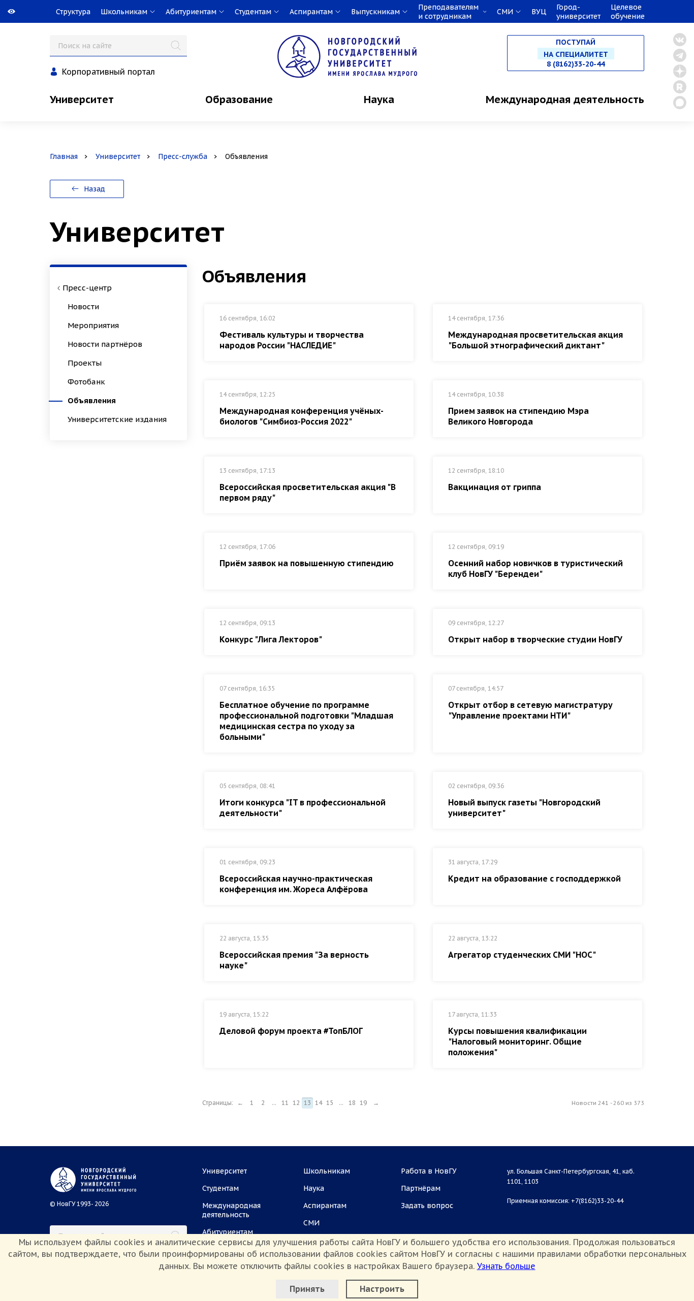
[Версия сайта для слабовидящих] (1, 11)
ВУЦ (538, 11)
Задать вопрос (427, 1205)
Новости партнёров (105, 344)
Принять (307, 1289)
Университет (82, 99)
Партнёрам (420, 1188)
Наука (379, 99)
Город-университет (578, 12)
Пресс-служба (182, 156)
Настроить (382, 1289)
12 (296, 1103)
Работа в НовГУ (429, 1171)
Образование (239, 99)
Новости (83, 306)
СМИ (311, 1222)
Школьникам (326, 1171)
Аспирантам (324, 1205)
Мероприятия (93, 325)
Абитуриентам (227, 1232)
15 (329, 1103)
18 (352, 1103)
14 (318, 1103)
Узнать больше (506, 1266)
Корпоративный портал (108, 72)
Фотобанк (86, 381)
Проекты (85, 363)
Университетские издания (117, 419)
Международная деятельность (565, 99)
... (274, 1103)
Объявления (92, 400)
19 (363, 1103)
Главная (64, 156)
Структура (73, 11)
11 (285, 1103)
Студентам (220, 1188)
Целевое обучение (628, 12)
